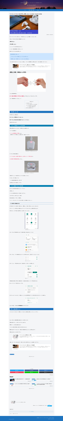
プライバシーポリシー (46, 417)
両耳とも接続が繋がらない (29, 107)
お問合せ (38, 417)
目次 (30, 101)
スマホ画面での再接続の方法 (31, 106)
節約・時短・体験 (12, 354)
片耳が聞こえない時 (29, 103)
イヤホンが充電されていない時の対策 (32, 104)
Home (50, 417)
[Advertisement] (31, 362)
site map (53, 417)
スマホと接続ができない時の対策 (31, 105)
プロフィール (41, 417)
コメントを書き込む (31, 411)
